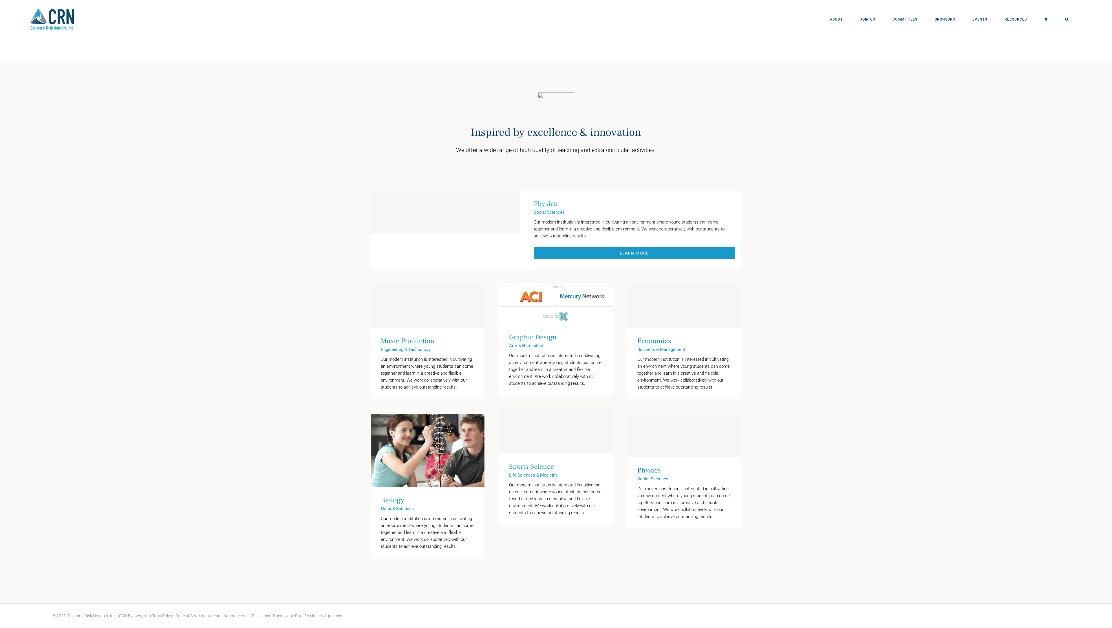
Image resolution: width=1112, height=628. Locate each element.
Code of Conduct (190, 616)
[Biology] (427, 450)
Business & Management (661, 349)
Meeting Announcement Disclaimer (239, 616)
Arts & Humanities (526, 345)
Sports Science (555, 431)
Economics (684, 305)
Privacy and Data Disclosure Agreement (308, 616)
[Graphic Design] (556, 304)
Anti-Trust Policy (158, 616)
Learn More (634, 253)
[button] (1067, 19)
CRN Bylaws (130, 616)
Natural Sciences (397, 508)
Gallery (564, 304)
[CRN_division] (556, 94)
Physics (443, 229)
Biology (419, 450)
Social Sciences (549, 212)
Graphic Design (547, 304)
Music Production (427, 305)
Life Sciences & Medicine (533, 475)
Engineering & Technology (406, 349)
